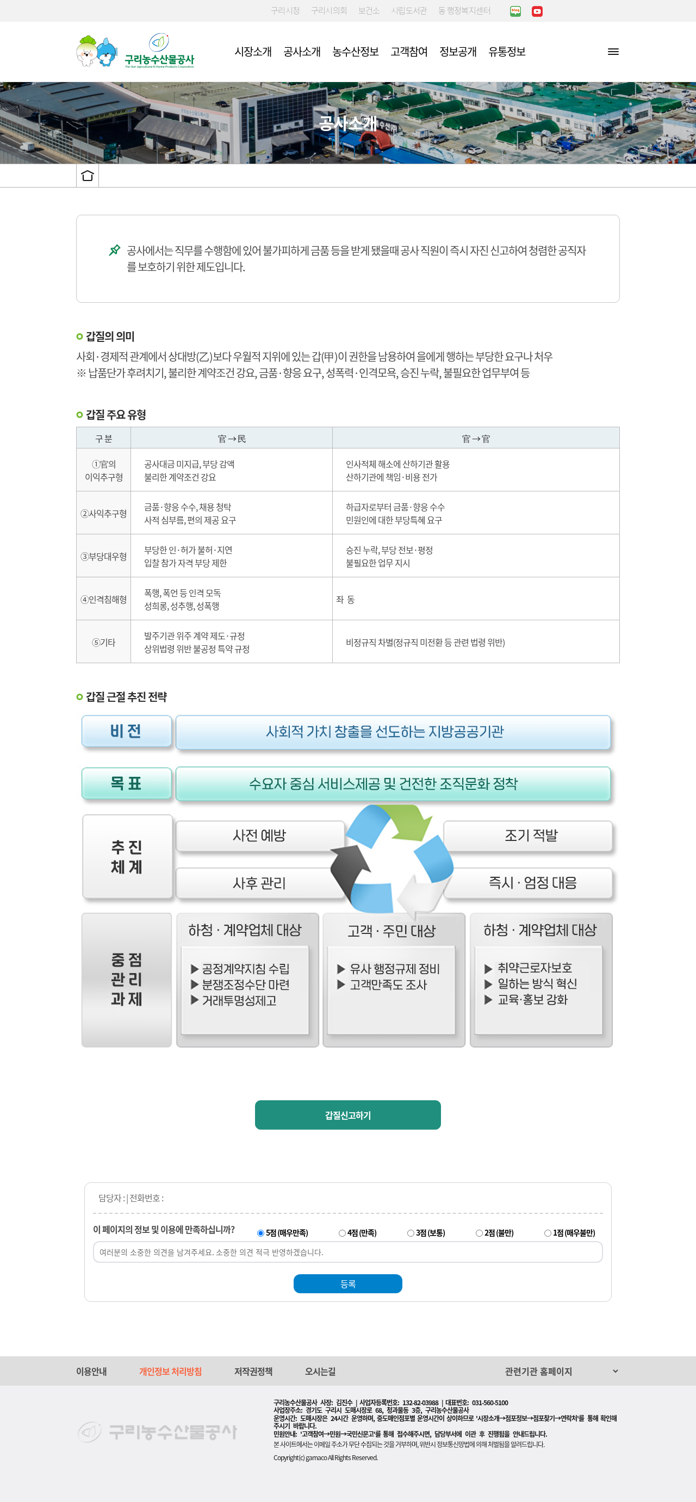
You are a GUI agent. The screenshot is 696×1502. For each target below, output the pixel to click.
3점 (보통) (430, 1232)
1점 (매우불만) (574, 1232)
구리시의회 (329, 10)
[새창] (515, 11)
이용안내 (91, 1371)
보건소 (369, 10)
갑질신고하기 (348, 1114)
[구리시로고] (138, 50)
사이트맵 (613, 51)
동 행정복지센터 (464, 10)
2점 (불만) (498, 1232)
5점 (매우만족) (287, 1232)
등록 (348, 1283)
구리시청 (285, 10)
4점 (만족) (361, 1232)
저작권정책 (253, 1371)
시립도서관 (409, 10)
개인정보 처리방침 (170, 1371)
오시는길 (320, 1371)
